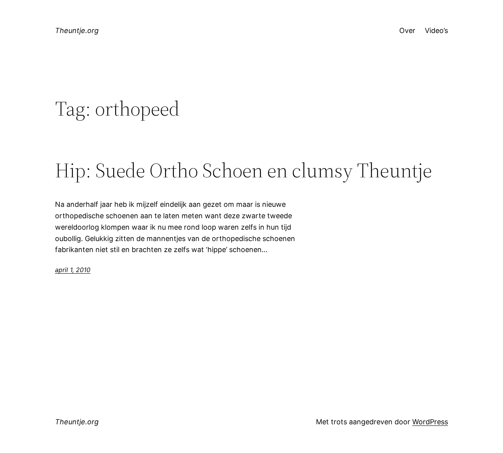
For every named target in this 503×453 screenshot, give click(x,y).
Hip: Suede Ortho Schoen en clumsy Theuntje (243, 170)
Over (407, 30)
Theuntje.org (77, 30)
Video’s (436, 30)
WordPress (430, 422)
